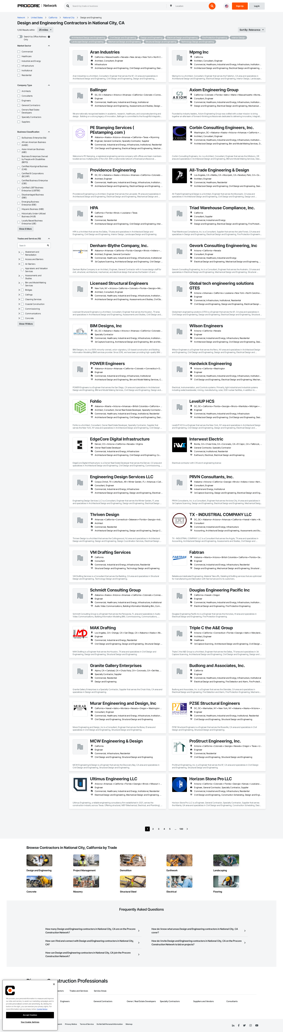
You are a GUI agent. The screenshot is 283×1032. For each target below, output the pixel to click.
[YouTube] (256, 1025)
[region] (30, 1005)
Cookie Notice (42, 1009)
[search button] (212, 6)
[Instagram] (250, 1025)
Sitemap (129, 1024)
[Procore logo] (29, 6)
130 (181, 829)
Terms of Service (87, 1024)
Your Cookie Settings (30, 1022)
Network (50, 5)
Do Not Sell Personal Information (110, 1024)
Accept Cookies (30, 1015)
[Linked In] (233, 1025)
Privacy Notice (71, 1024)
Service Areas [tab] (100, 991)
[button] (18, 51)
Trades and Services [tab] (79, 991)
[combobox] (191, 6)
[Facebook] (239, 1025)
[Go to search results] (48, 245)
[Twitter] (244, 1025)
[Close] (54, 984)
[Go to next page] (187, 829)
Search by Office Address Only (35, 38)
